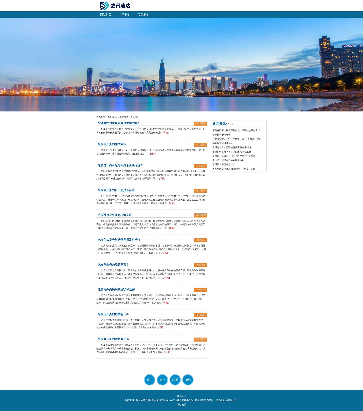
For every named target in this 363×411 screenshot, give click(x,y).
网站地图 (181, 404)
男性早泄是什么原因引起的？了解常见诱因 (234, 168)
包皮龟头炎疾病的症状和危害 (116, 289)
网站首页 (105, 14)
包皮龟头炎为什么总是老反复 (116, 190)
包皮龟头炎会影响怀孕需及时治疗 (119, 239)
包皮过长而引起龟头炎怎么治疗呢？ (120, 165)
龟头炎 (133, 117)
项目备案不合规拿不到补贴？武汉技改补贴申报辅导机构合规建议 (236, 132)
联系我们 (143, 14)
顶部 (188, 379)
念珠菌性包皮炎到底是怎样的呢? (118, 123)
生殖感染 (123, 117)
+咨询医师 (200, 123)
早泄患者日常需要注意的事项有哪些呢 (231, 147)
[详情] (166, 132)
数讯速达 (112, 117)
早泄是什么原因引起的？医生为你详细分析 (234, 156)
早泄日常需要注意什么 (223, 164)
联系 (175, 379)
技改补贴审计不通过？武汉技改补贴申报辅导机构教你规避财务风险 (236, 141)
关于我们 (124, 14)
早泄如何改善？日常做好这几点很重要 (231, 151)
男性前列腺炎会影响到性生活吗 (228, 160)
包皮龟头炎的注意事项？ (113, 264)
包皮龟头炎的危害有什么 (113, 314)
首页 (149, 379)
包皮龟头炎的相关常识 (112, 144)
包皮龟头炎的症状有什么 (113, 339)
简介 (162, 379)
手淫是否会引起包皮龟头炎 (115, 214)
